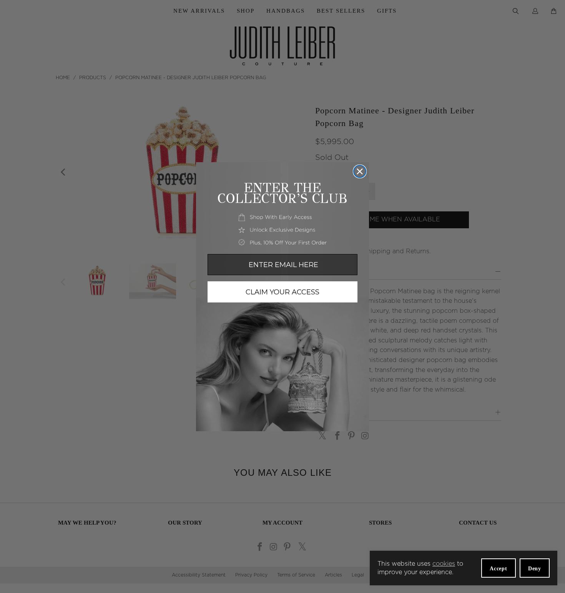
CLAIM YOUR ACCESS (282, 292)
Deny (534, 568)
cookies (443, 564)
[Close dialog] (360, 171)
